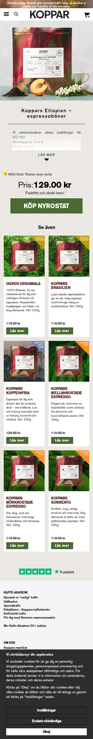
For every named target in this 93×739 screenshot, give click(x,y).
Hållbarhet (11, 601)
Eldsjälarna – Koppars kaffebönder (27, 609)
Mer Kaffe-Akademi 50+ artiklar (25, 626)
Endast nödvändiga (46, 721)
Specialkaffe (12, 605)
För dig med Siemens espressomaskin (29, 617)
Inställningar (46, 710)
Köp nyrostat (46, 206)
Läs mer (17, 331)
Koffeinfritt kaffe (15, 613)
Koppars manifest (15, 647)
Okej (46, 732)
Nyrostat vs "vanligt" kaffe (21, 597)
